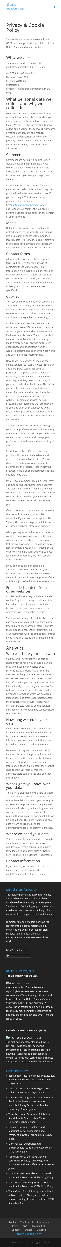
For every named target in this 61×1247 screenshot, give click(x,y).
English (29, 1229)
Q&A (24, 1226)
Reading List (38, 1226)
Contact (16, 1229)
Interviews (43, 1222)
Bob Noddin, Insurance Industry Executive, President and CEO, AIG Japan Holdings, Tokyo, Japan (31, 1079)
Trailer (12, 1222)
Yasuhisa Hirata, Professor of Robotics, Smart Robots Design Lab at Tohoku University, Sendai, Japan (29, 1118)
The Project (26, 1222)
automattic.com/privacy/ (26, 204)
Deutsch (41, 1229)
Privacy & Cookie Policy (29, 1233)
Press (15, 1226)
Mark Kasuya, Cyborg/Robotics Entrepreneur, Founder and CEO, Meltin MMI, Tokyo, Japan (30, 1147)
